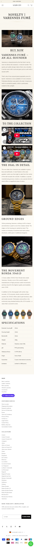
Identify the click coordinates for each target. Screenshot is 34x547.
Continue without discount (17, 295)
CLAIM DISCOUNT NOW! (17, 292)
